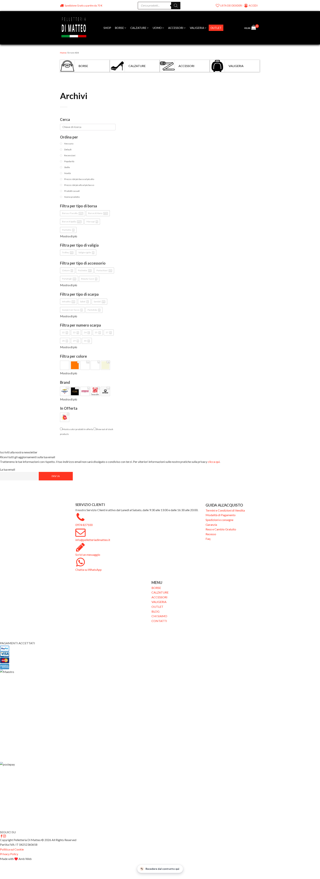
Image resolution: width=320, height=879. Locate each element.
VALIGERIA (158, 602)
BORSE (156, 587)
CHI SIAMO (159, 616)
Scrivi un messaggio (87, 554)
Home (63, 52)
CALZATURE (160, 592)
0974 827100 (84, 525)
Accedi (253, 5)
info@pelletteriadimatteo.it (92, 540)
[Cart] (255, 27)
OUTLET (157, 606)
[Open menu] (227, 28)
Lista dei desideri (231, 5)
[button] (121, 28)
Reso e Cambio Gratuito (221, 529)
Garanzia (211, 524)
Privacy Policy (9, 854)
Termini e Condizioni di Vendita (225, 510)
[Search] (175, 5)
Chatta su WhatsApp (88, 569)
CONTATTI (159, 621)
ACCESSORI (159, 597)
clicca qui (214, 461)
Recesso (211, 534)
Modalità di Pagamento (221, 515)
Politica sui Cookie (12, 849)
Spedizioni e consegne (219, 520)
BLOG (155, 611)
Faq (208, 538)
